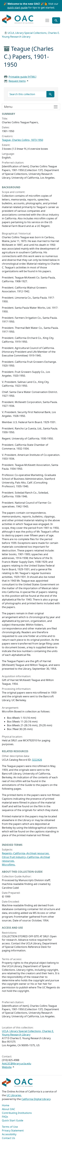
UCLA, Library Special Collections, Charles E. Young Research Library (28, 1032)
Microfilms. (8, 864)
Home (5, 1105)
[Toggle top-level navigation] (47, 20)
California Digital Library (35, 1099)
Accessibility (9, 1134)
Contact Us (8, 1138)
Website (7, 1067)
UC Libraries (14, 1095)
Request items (17, 81)
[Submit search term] (50, 94)
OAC (18, 19)
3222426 (37, 759)
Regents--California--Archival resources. (25, 853)
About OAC (8, 1109)
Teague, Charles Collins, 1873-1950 (22, 140)
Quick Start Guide (12, 1120)
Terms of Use (10, 1126)
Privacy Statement (13, 1130)
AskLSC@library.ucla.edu (16, 1063)
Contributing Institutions (17, 1113)
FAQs (5, 1116)
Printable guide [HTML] (22, 76)
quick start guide (17, 7)
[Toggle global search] (56, 20)
